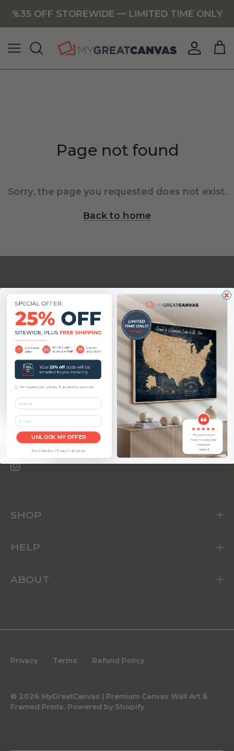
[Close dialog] (226, 295)
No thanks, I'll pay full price (59, 450)
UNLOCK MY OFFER (58, 437)
